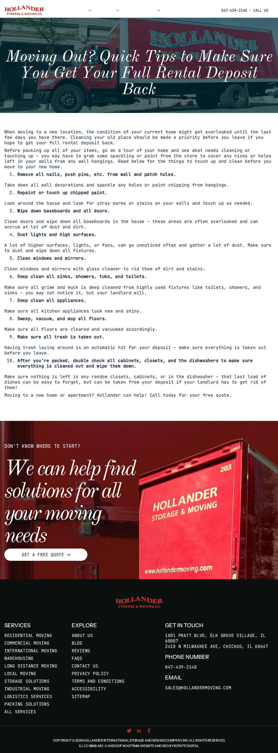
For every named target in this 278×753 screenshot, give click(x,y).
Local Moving (20, 674)
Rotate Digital (186, 746)
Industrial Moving (26, 689)
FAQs (77, 658)
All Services (20, 712)
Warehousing (18, 658)
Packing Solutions (26, 704)
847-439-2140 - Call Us (244, 10)
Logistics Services (28, 696)
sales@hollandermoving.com (198, 688)
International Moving (30, 651)
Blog (77, 643)
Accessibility (89, 689)
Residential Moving (28, 635)
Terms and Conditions (98, 681)
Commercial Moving (26, 643)
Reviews (81, 651)
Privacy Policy (90, 674)
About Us (82, 635)
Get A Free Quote (46, 555)
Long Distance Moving (30, 666)
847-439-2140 (181, 667)
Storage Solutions (26, 681)
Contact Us (175, 10)
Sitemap (81, 696)
